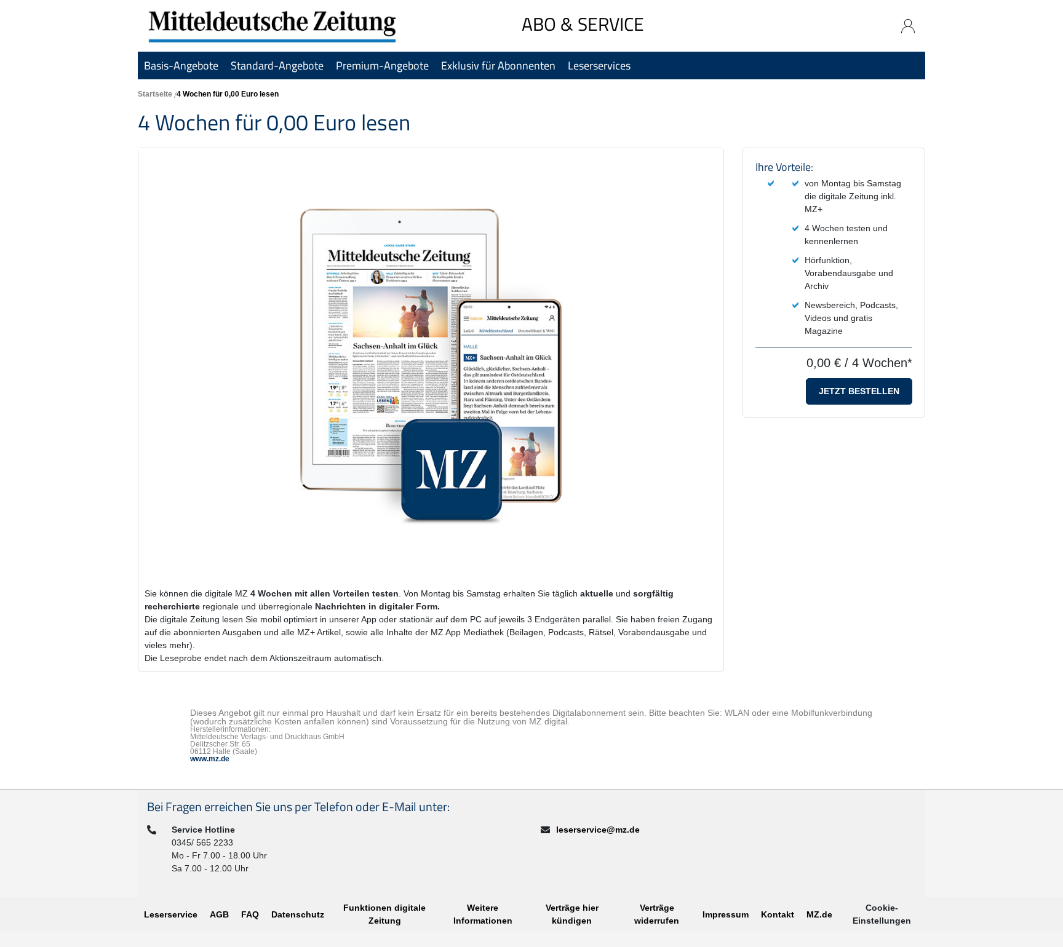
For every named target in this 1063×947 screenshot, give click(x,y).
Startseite (155, 94)
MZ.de (819, 914)
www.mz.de (209, 759)
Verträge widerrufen (656, 914)
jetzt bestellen (859, 391)
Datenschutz (297, 914)
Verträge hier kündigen (572, 914)
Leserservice (170, 914)
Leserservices (599, 65)
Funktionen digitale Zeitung (384, 914)
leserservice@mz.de (598, 829)
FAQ (250, 914)
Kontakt (777, 914)
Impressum (726, 914)
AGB (219, 914)
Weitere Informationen (482, 914)
